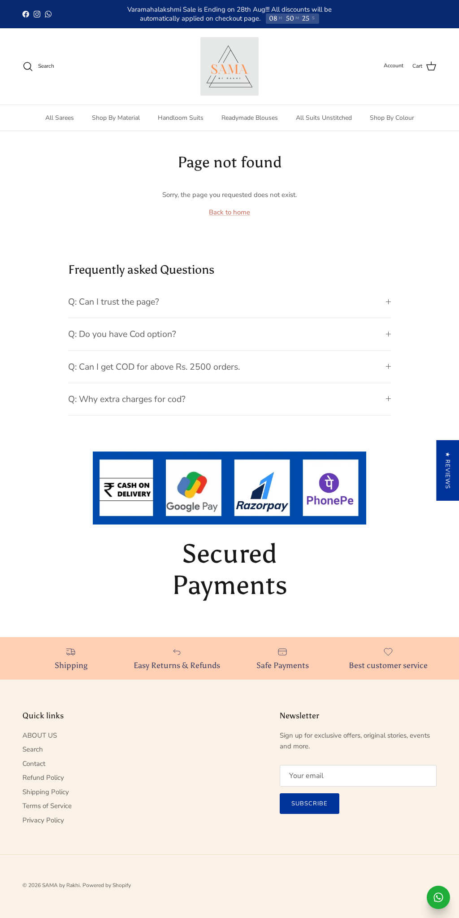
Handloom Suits (181, 118)
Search (32, 749)
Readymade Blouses (249, 118)
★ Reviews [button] (447, 470)
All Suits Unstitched (324, 118)
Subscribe (309, 804)
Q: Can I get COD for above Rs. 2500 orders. (154, 367)
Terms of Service (47, 805)
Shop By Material (116, 118)
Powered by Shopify (106, 885)
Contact (33, 763)
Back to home (229, 212)
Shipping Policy (45, 791)
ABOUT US (39, 735)
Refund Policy (43, 777)
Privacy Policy (43, 820)
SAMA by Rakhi (61, 885)
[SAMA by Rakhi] (229, 66)
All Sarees (59, 118)
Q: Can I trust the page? (113, 302)
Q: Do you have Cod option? (122, 334)
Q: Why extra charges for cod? (127, 399)
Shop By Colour (392, 118)
